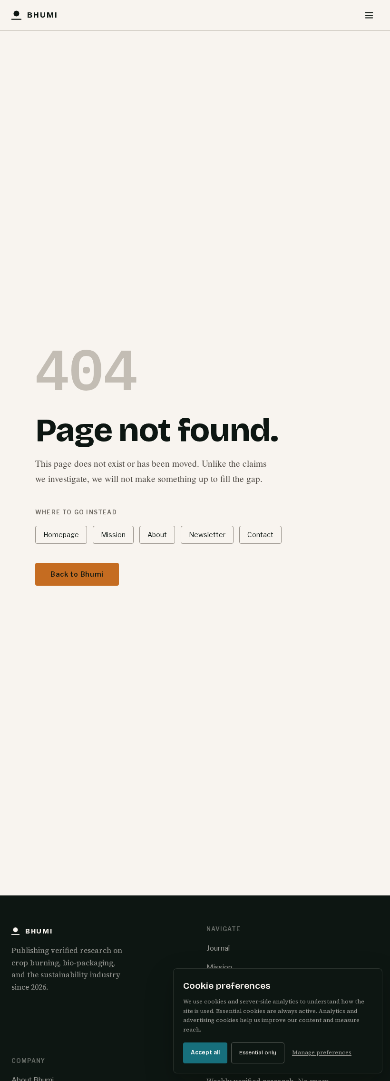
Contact (260, 535)
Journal (218, 948)
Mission (113, 535)
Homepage (61, 535)
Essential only (257, 1052)
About (157, 535)
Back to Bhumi (77, 574)
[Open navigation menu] (369, 15)
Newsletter (207, 535)
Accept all (205, 1052)
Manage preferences (321, 1052)
